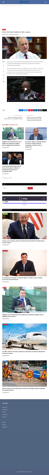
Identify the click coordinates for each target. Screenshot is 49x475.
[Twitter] (3, 68)
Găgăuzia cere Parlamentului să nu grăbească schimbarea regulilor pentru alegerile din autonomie (11, 143)
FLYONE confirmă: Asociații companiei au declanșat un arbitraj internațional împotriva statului (23, 352)
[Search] (45, 2)
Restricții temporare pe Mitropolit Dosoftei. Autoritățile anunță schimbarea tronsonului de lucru (23, 389)
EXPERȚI (4, 412)
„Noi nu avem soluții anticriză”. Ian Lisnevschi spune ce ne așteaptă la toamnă (13, 118)
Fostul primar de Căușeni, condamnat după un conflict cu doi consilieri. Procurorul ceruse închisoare (22, 278)
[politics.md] (24, 2)
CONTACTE (4, 427)
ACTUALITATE (5, 250)
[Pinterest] (3, 71)
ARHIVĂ (4, 422)
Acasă (3, 5)
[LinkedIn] (3, 75)
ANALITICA (4, 407)
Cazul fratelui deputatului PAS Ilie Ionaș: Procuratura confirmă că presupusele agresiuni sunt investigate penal (11, 169)
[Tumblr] (3, 78)
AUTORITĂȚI (5, 361)
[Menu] (3, 2)
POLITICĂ (4, 29)
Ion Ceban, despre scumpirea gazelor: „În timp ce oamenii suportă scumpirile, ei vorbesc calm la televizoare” (35, 144)
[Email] (3, 81)
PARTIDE (4, 424)
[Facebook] (3, 65)
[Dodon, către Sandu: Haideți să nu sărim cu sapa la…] (24, 48)
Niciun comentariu (14, 34)
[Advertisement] (24, 17)
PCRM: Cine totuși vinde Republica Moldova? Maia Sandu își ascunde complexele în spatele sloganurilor (34, 119)
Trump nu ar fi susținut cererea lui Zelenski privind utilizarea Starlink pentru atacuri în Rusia (23, 242)
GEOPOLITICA (5, 414)
